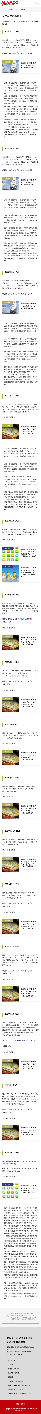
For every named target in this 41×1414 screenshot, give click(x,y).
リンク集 (10, 1365)
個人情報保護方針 (13, 1373)
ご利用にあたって (13, 1369)
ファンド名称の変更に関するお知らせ (20, 22)
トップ (4, 9)
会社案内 (11, 9)
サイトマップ (12, 1360)
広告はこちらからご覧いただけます (16, 681)
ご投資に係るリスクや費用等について (19, 1393)
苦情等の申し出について (15, 1381)
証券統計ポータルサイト (15, 1389)
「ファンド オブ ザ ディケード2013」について (19, 1041)
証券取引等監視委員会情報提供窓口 (19, 1385)
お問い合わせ (20, 1404)
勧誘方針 (10, 1377)
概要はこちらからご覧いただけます (16, 53)
